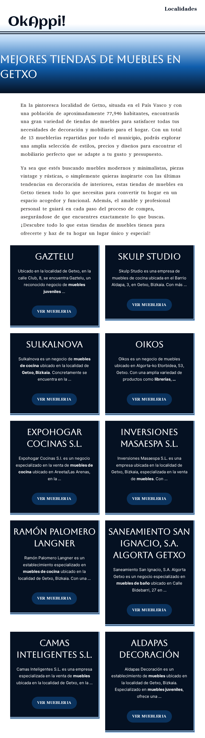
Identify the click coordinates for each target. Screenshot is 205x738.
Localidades (181, 9)
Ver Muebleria (54, 311)
